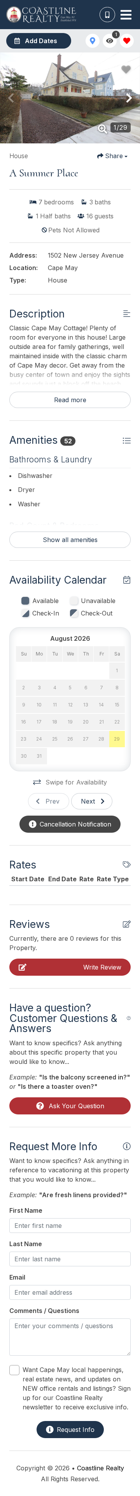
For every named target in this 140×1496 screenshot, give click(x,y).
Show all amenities (70, 540)
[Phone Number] (107, 15)
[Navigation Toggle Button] (126, 15)
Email (17, 1277)
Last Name (25, 1244)
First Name (25, 1210)
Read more (70, 400)
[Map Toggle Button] (93, 41)
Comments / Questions (44, 1311)
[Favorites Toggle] (127, 41)
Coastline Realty (100, 1468)
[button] (11, 98)
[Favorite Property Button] (126, 69)
